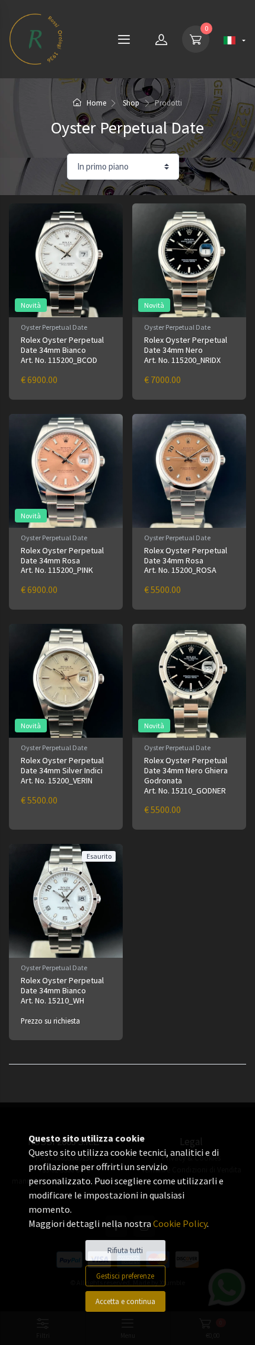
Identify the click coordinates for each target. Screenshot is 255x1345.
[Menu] (124, 39)
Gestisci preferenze (125, 1276)
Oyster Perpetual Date (54, 327)
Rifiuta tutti (125, 1250)
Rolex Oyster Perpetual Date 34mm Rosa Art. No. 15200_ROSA (185, 560)
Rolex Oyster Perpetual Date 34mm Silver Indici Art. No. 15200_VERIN (62, 770)
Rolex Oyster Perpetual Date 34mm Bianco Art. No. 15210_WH (62, 990)
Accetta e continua (125, 1301)
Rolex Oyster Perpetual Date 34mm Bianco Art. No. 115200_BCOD (62, 349)
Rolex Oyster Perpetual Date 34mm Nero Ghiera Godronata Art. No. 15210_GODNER (186, 775)
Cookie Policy (180, 1223)
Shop (131, 103)
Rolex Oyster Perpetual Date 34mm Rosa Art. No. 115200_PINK (62, 560)
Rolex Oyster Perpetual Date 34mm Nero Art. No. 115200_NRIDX (185, 349)
